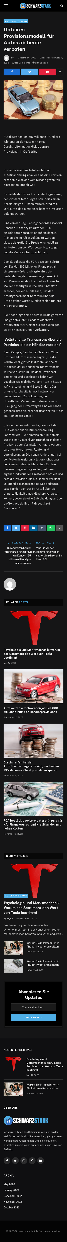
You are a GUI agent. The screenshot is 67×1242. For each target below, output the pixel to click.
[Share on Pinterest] (47, 72)
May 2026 (9, 1184)
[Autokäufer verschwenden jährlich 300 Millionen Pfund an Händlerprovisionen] (33, 686)
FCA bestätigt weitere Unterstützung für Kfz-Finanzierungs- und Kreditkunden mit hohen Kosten (33, 824)
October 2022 (11, 1207)
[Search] (61, 6)
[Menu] (6, 6)
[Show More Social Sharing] (60, 72)
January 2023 (11, 1190)
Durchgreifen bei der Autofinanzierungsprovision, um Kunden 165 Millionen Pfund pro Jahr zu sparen (20, 556)
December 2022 (13, 1196)
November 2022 (13, 1201)
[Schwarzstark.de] (35, 6)
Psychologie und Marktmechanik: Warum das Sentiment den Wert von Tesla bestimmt (32, 654)
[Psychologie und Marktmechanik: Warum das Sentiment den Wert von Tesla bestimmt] (33, 628)
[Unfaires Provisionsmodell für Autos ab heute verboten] (33, 99)
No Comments (22, 63)
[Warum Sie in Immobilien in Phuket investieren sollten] (13, 948)
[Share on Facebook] (12, 72)
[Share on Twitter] (29, 72)
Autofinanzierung (16, 21)
